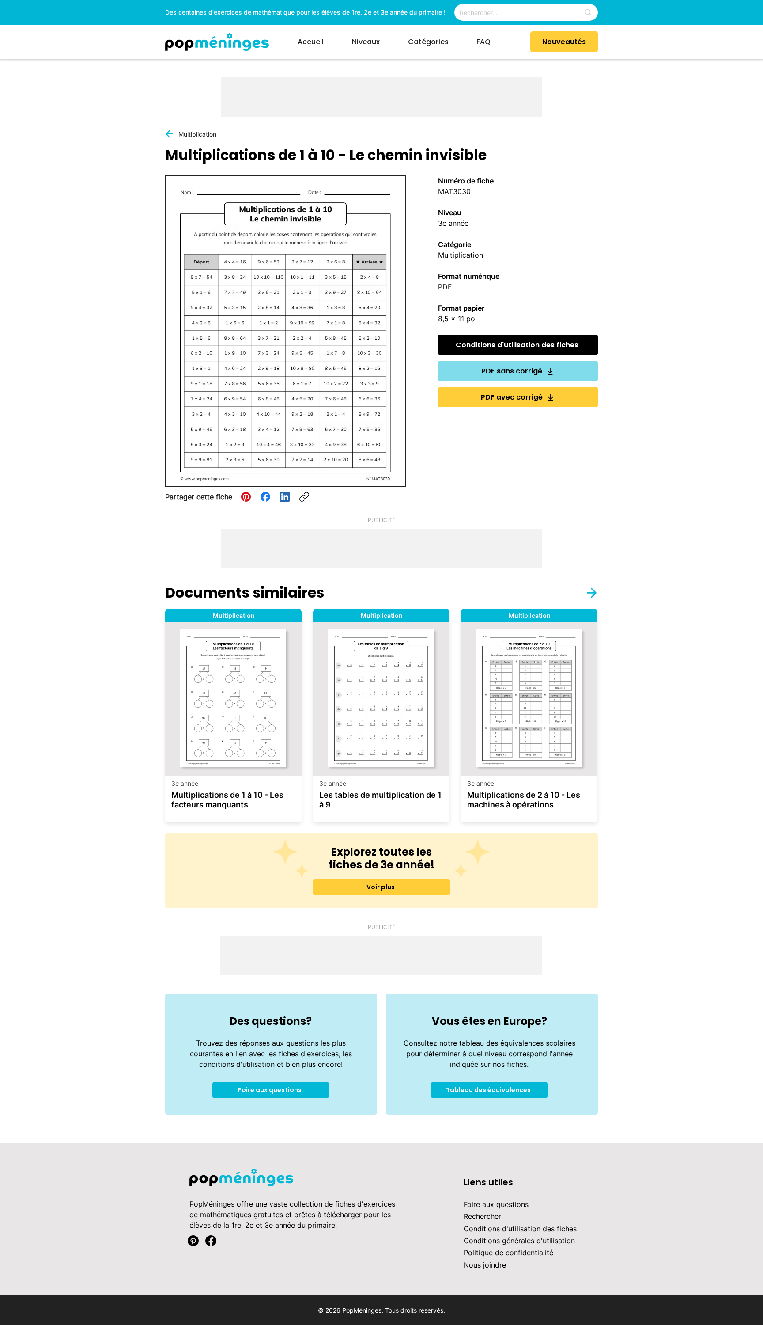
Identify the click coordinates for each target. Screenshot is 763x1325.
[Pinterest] (246, 497)
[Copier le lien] (304, 497)
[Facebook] (265, 497)
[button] (373, 42)
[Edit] (586, 593)
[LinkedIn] (285, 497)
